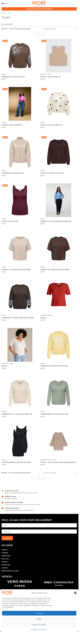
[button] (75, 593)
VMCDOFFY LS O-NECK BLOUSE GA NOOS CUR (55, 221)
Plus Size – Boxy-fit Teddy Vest (50, 77)
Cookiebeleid (34, 629)
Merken (4, 550)
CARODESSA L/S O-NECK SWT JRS (13, 77)
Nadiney (43, 318)
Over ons (5, 559)
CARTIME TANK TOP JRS (10, 221)
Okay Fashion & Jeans (10, 571)
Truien (4, 74)
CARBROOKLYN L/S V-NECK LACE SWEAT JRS (17, 414)
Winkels (5, 562)
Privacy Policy (43, 629)
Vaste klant (6, 556)
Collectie (5, 553)
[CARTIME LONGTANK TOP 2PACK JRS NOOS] (20, 441)
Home (3, 13)
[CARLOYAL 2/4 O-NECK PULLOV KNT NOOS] (20, 248)
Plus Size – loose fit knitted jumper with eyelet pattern (58, 462)
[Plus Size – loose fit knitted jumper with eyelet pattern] (58, 441)
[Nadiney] (58, 296)
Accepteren (39, 613)
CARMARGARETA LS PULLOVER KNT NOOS (54, 414)
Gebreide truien (45, 460)
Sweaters (43, 74)
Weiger (39, 619)
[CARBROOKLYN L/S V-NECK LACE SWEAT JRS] (20, 393)
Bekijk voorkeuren (39, 625)
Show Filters (8, 24)
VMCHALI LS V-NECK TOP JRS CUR (52, 173)
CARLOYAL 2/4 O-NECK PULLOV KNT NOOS (16, 269)
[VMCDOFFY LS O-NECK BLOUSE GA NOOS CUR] (58, 200)
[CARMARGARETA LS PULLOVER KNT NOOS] (58, 393)
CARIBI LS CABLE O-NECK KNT (12, 125)
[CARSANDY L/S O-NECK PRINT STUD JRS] (58, 345)
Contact (5, 568)
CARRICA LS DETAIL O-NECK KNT (51, 125)
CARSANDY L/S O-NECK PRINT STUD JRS (54, 366)
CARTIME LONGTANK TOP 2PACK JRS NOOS (16, 462)
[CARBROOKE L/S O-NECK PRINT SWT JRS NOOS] (20, 296)
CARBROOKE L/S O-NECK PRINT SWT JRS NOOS (18, 318)
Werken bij (6, 565)
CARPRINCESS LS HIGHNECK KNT (13, 173)
